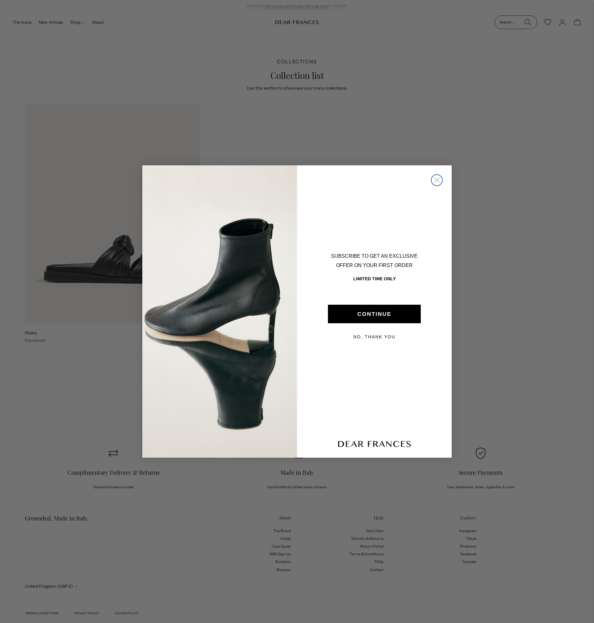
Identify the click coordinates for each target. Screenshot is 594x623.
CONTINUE (374, 314)
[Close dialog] (436, 180)
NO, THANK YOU (374, 336)
